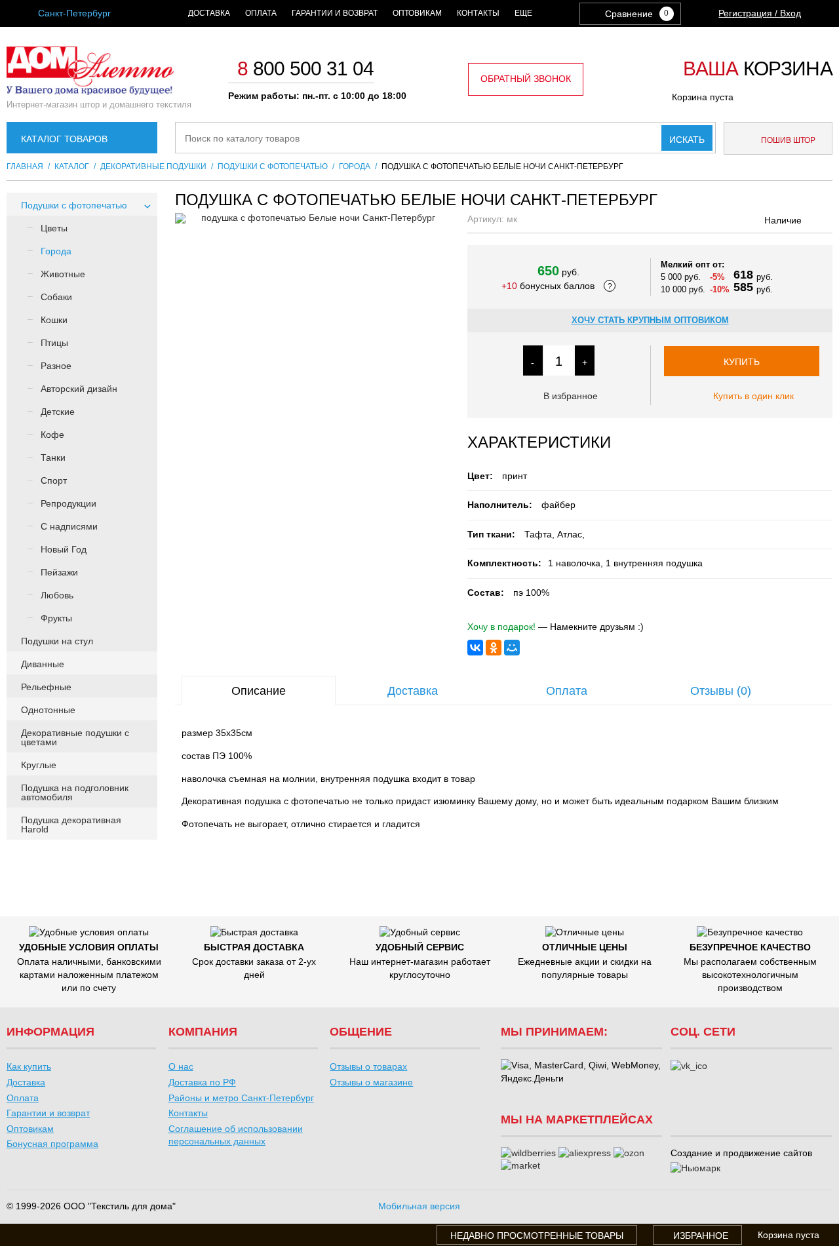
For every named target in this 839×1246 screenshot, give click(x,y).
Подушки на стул (57, 641)
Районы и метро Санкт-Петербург (241, 1098)
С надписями (69, 526)
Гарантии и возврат (335, 13)
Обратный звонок (525, 78)
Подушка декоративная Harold (71, 824)
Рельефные (46, 687)
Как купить (29, 1066)
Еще (523, 13)
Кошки (54, 320)
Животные (63, 274)
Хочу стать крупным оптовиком (650, 320)
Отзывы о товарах (368, 1066)
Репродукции (68, 503)
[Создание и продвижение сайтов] (695, 1168)
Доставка (209, 13)
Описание (258, 690)
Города (56, 251)
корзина (757, 69)
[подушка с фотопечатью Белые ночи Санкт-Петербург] (313, 218)
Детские (58, 411)
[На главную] (90, 92)
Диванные (42, 664)
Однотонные (48, 710)
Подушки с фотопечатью (74, 205)
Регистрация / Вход (759, 13)
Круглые (38, 765)
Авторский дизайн (79, 388)
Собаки (56, 297)
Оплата (261, 13)
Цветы (54, 228)
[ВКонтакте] (475, 647)
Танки (53, 457)
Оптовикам (417, 13)
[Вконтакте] (689, 1066)
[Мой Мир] (512, 647)
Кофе (52, 434)
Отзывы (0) (720, 690)
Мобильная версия (419, 1206)
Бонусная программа (52, 1144)
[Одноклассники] (493, 647)
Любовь (57, 595)
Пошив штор (787, 140)
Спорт (54, 480)
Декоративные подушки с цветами (75, 737)
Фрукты (56, 618)
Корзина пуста (702, 97)
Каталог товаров (64, 139)
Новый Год (64, 549)
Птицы (54, 343)
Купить (742, 362)
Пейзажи (59, 572)
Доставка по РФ (202, 1082)
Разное (56, 365)
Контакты (478, 13)
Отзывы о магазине (371, 1082)
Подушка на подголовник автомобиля (74, 792)
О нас (180, 1066)
